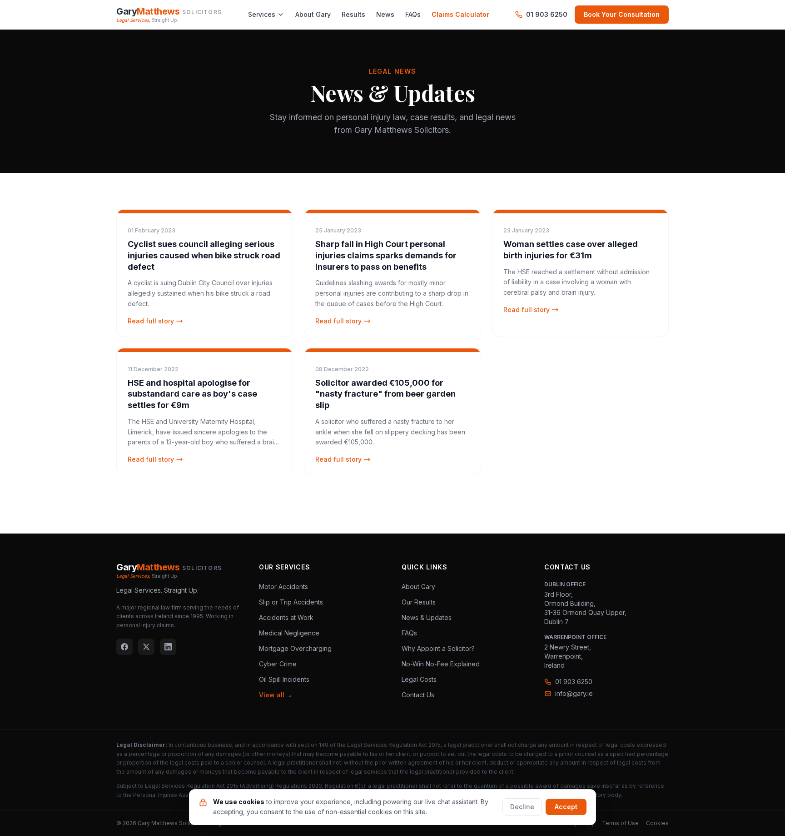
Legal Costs (419, 679)
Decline (522, 807)
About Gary (313, 14)
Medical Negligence (289, 633)
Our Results (419, 602)
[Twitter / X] (146, 647)
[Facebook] (124, 647)
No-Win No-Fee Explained (441, 664)
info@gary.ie (574, 693)
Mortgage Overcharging (295, 648)
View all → (276, 695)
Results (353, 14)
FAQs (413, 14)
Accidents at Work (286, 617)
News (385, 14)
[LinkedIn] (168, 647)
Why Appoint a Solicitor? (438, 648)
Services (261, 14)
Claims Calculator (460, 14)
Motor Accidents (283, 586)
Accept (566, 807)
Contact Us (418, 695)
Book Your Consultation (622, 14)
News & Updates (427, 617)
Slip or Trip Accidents (291, 602)
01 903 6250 (546, 14)
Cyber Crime (278, 664)
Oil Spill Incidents (284, 679)
